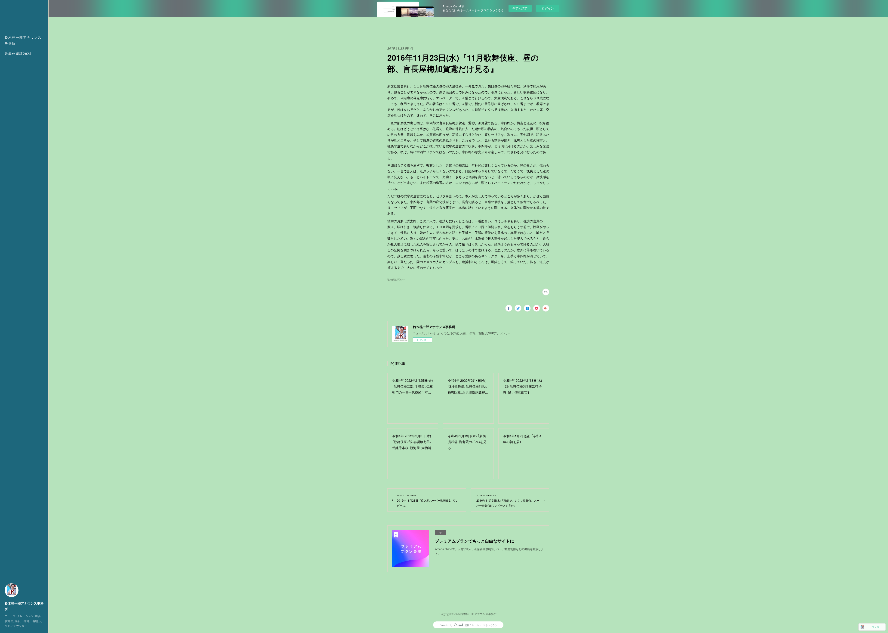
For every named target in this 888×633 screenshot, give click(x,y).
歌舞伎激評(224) (395, 279)
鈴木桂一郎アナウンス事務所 (23, 40)
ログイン (548, 8)
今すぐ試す (519, 8)
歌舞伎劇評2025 (18, 54)
